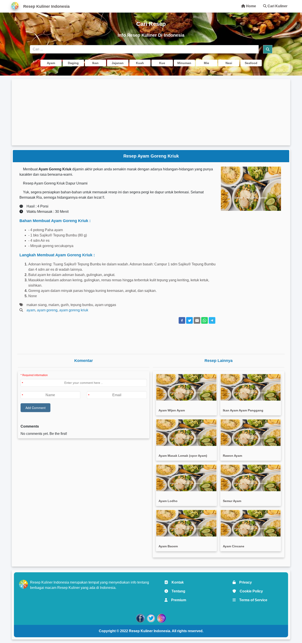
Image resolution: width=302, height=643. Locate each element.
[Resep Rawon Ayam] (251, 432)
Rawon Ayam (232, 455)
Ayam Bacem (168, 546)
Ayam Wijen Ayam (172, 410)
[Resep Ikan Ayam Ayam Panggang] (251, 387)
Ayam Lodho (168, 501)
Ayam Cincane (233, 546)
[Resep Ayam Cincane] (251, 523)
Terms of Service (251, 600)
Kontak (176, 582)
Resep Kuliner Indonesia (149, 631)
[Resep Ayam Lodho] (186, 478)
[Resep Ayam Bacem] (186, 523)
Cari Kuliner (277, 6)
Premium (177, 600)
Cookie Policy (249, 591)
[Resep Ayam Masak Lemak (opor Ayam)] (186, 432)
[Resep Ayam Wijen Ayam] (186, 387)
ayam (31, 310)
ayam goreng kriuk (73, 310)
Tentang (176, 591)
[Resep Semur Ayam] (251, 478)
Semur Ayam (232, 501)
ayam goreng (47, 310)
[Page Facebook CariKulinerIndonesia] (140, 618)
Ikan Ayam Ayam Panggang (243, 410)
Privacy (244, 582)
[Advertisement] (151, 112)
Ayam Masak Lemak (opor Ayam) (183, 455)
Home (250, 6)
